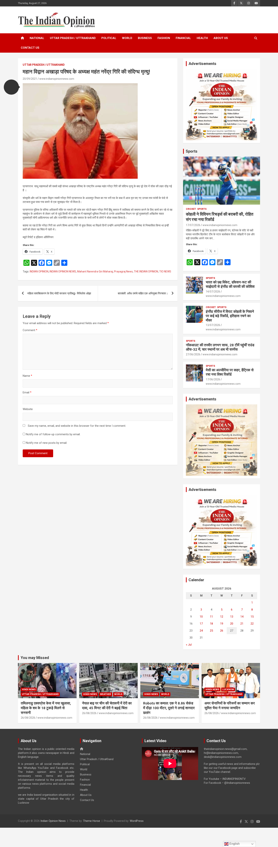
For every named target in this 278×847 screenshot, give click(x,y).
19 (221, 623)
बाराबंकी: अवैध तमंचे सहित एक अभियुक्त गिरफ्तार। (143, 293)
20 (231, 623)
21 (241, 623)
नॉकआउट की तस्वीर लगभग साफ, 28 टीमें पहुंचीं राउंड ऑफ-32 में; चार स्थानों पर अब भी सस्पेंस (220, 347)
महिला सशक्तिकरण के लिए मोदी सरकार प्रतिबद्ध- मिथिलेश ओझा (59, 293)
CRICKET (191, 209)
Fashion (164, 38)
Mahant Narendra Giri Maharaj (95, 271)
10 (201, 616)
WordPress (137, 821)
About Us (221, 38)
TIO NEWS (165, 271)
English (234, 843)
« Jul (189, 644)
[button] (11, 87)
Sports (191, 151)
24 (201, 630)
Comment (30, 330)
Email (27, 392)
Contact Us (30, 47)
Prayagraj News (123, 271)
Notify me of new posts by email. (46, 443)
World (127, 38)
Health (202, 38)
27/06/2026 (193, 354)
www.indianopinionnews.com (56, 78)
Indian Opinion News (53, 821)
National (37, 38)
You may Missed (35, 657)
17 (201, 623)
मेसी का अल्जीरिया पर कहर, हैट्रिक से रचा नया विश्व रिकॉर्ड (230, 372)
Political (108, 38)
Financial (183, 38)
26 (221, 630)
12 (221, 616)
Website (28, 409)
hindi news (29, 689)
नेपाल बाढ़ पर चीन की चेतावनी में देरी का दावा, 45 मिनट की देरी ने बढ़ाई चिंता (107, 705)
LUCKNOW (228, 689)
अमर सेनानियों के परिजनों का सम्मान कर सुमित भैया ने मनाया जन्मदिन (229, 705)
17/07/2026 (193, 225)
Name (27, 375)
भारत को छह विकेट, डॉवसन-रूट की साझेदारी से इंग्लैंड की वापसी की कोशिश (230, 284)
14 (241, 616)
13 (231, 616)
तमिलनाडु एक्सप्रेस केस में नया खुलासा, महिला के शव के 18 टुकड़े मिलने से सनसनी (46, 708)
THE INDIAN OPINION (146, 271)
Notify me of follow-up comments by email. (53, 434)
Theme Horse (91, 821)
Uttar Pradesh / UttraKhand (73, 38)
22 (252, 623)
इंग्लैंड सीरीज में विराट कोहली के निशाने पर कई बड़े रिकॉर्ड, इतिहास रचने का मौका (230, 315)
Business (145, 38)
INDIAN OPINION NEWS (63, 271)
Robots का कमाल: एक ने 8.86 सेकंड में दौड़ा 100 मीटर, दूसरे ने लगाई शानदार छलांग (169, 708)
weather (105, 694)
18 (211, 623)
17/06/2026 (213, 379)
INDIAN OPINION (39, 271)
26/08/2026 (28, 717)
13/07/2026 (213, 325)
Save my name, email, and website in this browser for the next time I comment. (77, 425)
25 (211, 630)
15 (252, 616)
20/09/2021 (30, 78)
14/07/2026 (213, 291)
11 (211, 616)
